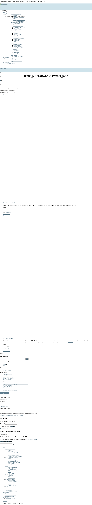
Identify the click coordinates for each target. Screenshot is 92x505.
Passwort (2, 423)
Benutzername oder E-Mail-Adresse (8, 421)
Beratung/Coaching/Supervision (20, 21)
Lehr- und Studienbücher (18, 17)
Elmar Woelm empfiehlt (8, 379)
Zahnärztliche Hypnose (16, 35)
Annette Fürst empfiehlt (8, 375)
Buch (4, 365)
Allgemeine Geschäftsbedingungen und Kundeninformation (15, 384)
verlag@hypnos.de (4, 406)
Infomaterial (16, 52)
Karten (4, 364)
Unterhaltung (16, 50)
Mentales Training (17, 24)
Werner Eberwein (17, 29)
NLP (14, 18)
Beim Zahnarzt (16, 28)
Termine (4, 64)
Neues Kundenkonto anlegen (6, 441)
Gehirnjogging (16, 45)
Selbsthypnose (16, 23)
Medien (4, 12)
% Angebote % (14, 55)
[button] (3, 10)
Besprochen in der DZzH (16, 61)
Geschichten (16, 32)
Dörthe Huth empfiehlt (7, 374)
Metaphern (15, 16)
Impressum (5, 388)
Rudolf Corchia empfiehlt (8, 378)
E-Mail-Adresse (4, 434)
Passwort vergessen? (4, 428)
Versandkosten (8, 212)
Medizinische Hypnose (18, 26)
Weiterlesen (70, 342)
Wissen (15, 49)
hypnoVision (16, 40)
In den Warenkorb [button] (6, 214)
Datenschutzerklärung (7, 385)
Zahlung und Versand (7, 386)
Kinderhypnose (16, 39)
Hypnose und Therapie (16, 14)
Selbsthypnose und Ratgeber (17, 22)
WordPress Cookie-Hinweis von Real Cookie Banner (11, 415)
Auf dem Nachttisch (15, 59)
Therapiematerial (17, 34)
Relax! (12, 43)
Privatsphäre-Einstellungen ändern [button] (10, 390)
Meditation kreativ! (17, 46)
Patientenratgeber (17, 36)
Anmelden (13, 426)
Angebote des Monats (18, 56)
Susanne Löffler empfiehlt (8, 377)
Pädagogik (15, 33)
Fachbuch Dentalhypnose (18, 38)
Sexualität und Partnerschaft (19, 27)
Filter (27, 359)
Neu (12, 58)
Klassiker (15, 15)
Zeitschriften (16, 53)
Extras (12, 51)
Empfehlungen (6, 57)
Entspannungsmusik (17, 44)
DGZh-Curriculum (17, 41)
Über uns (5, 65)
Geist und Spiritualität (18, 47)
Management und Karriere (19, 20)
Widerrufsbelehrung (7, 387)
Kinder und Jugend (15, 30)
